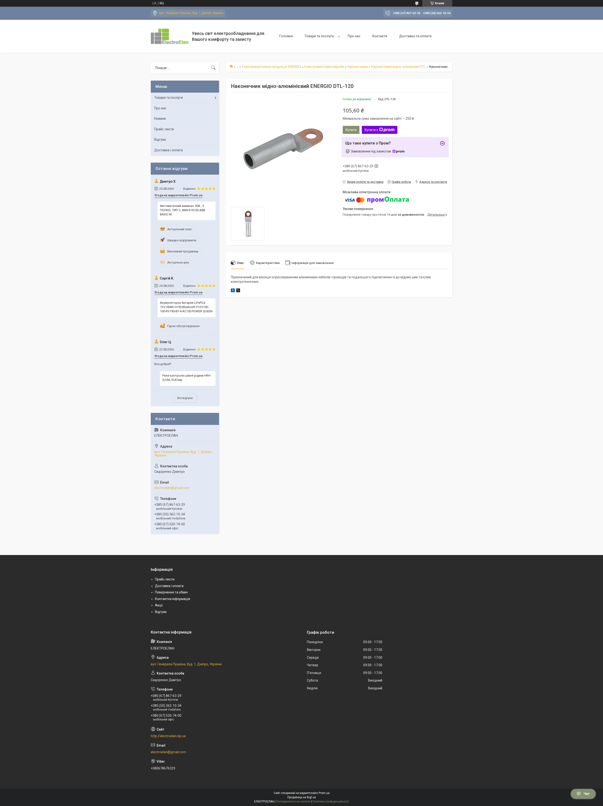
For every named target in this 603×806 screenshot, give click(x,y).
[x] (238, 291)
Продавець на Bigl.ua (301, 797)
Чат (587, 794)
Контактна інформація (172, 599)
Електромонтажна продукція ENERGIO (271, 67)
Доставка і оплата (168, 150)
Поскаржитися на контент (293, 801)
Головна (286, 36)
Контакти (379, 36)
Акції (159, 605)
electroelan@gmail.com (172, 488)
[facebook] (233, 291)
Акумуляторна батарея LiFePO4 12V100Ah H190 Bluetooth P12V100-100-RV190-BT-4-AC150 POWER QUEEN (186, 307)
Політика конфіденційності (331, 801)
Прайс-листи (164, 129)
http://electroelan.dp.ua (168, 736)
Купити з (371, 130)
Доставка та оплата (415, 36)
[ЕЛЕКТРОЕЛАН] (169, 36)
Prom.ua (324, 793)
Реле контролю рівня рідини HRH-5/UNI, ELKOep (186, 378)
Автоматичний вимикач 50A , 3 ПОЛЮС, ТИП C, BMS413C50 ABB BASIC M (182, 210)
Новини (160, 118)
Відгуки (160, 139)
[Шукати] (213, 68)
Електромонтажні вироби (324, 67)
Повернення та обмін (171, 592)
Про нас (354, 36)
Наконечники (357, 67)
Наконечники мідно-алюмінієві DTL (398, 67)
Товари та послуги (319, 36)
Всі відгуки (185, 398)
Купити (351, 130)
